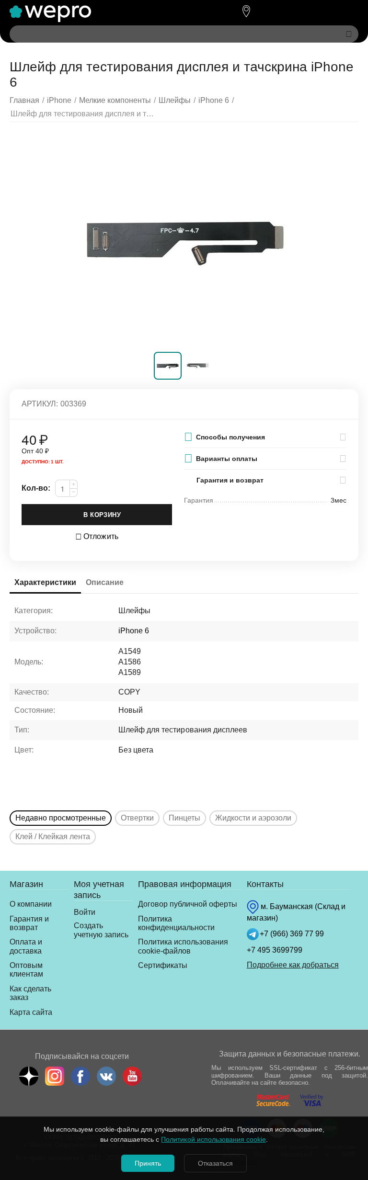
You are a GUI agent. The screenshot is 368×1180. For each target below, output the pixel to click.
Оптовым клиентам (26, 969)
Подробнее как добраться (293, 965)
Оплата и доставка (26, 946)
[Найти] (348, 34)
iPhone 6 (133, 631)
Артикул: (40, 404)
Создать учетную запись (101, 930)
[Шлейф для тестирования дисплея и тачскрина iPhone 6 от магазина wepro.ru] (184, 239)
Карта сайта (31, 1012)
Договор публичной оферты (187, 904)
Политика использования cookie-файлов (183, 946)
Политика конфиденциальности (176, 923)
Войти (84, 912)
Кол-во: (36, 488)
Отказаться (215, 1163)
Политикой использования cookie (213, 1139)
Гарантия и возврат (29, 923)
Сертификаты (162, 965)
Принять (148, 1163)
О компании (31, 904)
